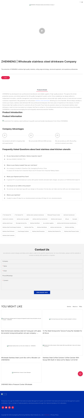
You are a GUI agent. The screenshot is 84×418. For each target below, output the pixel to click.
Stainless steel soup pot (56, 219)
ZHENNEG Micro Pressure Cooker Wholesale (16, 384)
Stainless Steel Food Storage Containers (12, 227)
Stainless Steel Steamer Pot (54, 231)
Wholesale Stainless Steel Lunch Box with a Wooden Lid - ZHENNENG (21, 359)
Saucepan (74, 219)
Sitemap (47, 415)
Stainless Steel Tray (29, 227)
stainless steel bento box (56, 227)
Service (69, 306)
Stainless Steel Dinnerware (38, 231)
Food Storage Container (23, 231)
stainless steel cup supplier (23, 219)
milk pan (67, 219)
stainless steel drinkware (42, 100)
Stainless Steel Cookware (8, 235)
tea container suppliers (48, 223)
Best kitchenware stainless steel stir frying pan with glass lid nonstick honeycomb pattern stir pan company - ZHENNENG (21, 332)
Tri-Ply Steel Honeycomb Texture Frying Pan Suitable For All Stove (62, 332)
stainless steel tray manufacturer (39, 219)
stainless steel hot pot (7, 223)
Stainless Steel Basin (35, 223)
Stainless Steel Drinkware (8, 231)
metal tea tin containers (8, 219)
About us (75, 306)
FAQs (80, 306)
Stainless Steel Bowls (42, 227)
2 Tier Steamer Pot (19, 215)
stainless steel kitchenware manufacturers (66, 223)
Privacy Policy (54, 415)
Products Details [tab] (42, 90)
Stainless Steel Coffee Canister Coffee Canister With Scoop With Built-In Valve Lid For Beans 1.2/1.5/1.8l (61, 359)
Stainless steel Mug (69, 227)
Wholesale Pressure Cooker (53, 215)
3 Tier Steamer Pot (7, 215)
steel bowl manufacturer (69, 215)
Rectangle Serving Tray (21, 223)
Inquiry (5, 77)
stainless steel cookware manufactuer (35, 215)
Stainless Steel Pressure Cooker (71, 231)
